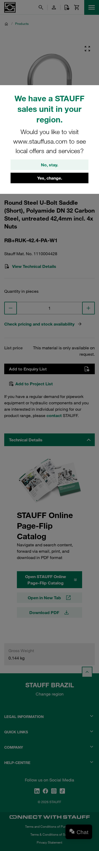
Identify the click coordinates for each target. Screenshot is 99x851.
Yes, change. (49, 178)
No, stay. (49, 164)
